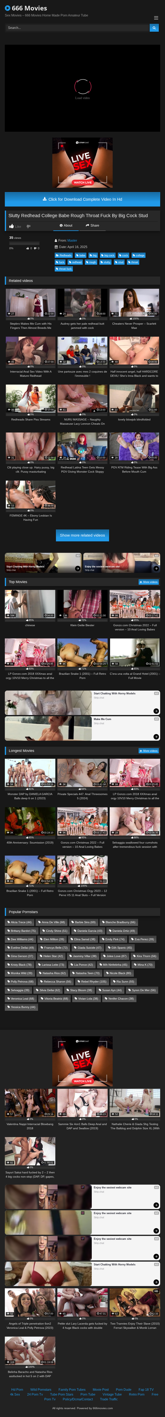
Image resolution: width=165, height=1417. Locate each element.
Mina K (145, 964)
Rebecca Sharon (57, 981)
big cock (109, 255)
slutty (107, 262)
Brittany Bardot (23, 930)
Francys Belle (56, 947)
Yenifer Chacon (121, 998)
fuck (61, 262)
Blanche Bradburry (120, 922)
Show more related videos (82, 535)
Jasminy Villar (85, 956)
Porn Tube (87, 1394)
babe (82, 255)
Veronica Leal (22, 998)
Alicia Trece (21, 922)
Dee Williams (22, 939)
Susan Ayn (112, 990)
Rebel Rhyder (93, 981)
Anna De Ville (53, 922)
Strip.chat (11, 570)
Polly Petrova (22, 981)
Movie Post (101, 1389)
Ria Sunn (125, 981)
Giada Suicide (89, 947)
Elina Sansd (84, 939)
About (67, 225)
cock (125, 255)
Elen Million (54, 939)
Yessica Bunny (23, 1007)
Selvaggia (20, 990)
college (140, 255)
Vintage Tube (112, 1394)
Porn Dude (123, 1389)
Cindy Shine (56, 930)
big (94, 255)
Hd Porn (17, 1389)
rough (92, 262)
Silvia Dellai (50, 990)
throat (134, 262)
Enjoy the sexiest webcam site (102, 566)
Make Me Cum (102, 719)
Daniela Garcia (89, 930)
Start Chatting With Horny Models (25, 566)
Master (72, 240)
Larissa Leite (53, 964)
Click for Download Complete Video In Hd (84, 199)
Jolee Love (117, 956)
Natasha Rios (54, 973)
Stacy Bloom (81, 990)
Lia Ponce (83, 964)
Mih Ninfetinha (115, 964)
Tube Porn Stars (61, 1394)
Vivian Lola (88, 998)
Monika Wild (21, 973)
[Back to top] (152, 1405)
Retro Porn (136, 1394)
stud (120, 262)
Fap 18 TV (146, 1389)
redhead (76, 262)
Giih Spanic (121, 947)
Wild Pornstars (40, 1389)
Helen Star (53, 956)
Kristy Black (21, 964)
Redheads (65, 255)
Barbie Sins (85, 922)
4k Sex (15, 1394)
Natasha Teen (88, 973)
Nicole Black (120, 973)
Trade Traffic (109, 1399)
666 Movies (28, 8)
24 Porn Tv (35, 1394)
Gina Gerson (22, 956)
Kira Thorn (146, 956)
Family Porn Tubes (72, 1389)
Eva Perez (144, 939)
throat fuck (65, 268)
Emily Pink (115, 939)
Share (94, 225)
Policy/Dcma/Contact (78, 1399)
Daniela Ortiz (123, 930)
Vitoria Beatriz (56, 998)
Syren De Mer (144, 990)
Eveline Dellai (22, 947)
